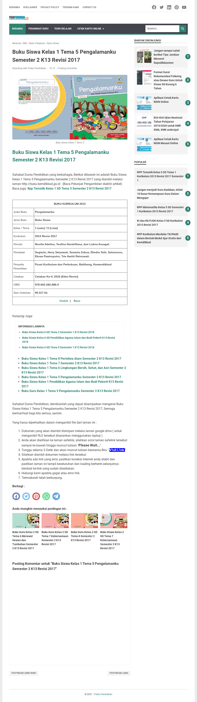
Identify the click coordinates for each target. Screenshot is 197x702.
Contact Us (89, 7)
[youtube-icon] (184, 7)
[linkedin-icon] (169, 7)
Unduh (63, 300)
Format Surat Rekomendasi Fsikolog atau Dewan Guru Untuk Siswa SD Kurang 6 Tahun (168, 80)
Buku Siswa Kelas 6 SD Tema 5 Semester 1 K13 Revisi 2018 (58, 347)
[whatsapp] (46, 496)
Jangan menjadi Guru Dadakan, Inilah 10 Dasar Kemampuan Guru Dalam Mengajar (160, 193)
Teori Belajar (63, 28)
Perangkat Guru (38, 28)
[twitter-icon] (162, 7)
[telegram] (56, 496)
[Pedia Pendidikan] (18, 18)
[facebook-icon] (154, 7)
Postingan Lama (119, 673)
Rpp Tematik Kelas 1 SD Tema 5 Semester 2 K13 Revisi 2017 (69, 188)
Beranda (14, 7)
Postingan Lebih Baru (24, 673)
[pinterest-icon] (177, 7)
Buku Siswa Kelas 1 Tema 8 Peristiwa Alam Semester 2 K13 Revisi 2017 (71, 358)
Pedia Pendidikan (103, 694)
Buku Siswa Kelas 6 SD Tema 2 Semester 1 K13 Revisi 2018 (58, 332)
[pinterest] (36, 496)
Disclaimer (30, 7)
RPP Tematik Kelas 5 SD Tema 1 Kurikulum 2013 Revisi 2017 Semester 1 (160, 176)
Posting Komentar (67, 68)
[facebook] (16, 496)
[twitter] (26, 496)
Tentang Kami (71, 7)
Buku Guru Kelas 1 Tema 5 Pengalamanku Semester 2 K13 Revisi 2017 (71, 391)
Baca (77, 300)
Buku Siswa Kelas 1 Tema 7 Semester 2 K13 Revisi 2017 (60, 363)
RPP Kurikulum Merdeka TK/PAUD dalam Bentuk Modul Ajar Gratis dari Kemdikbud (159, 238)
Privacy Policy (50, 7)
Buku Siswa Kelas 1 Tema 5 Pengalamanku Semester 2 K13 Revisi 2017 (71, 377)
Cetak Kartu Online (89, 28)
